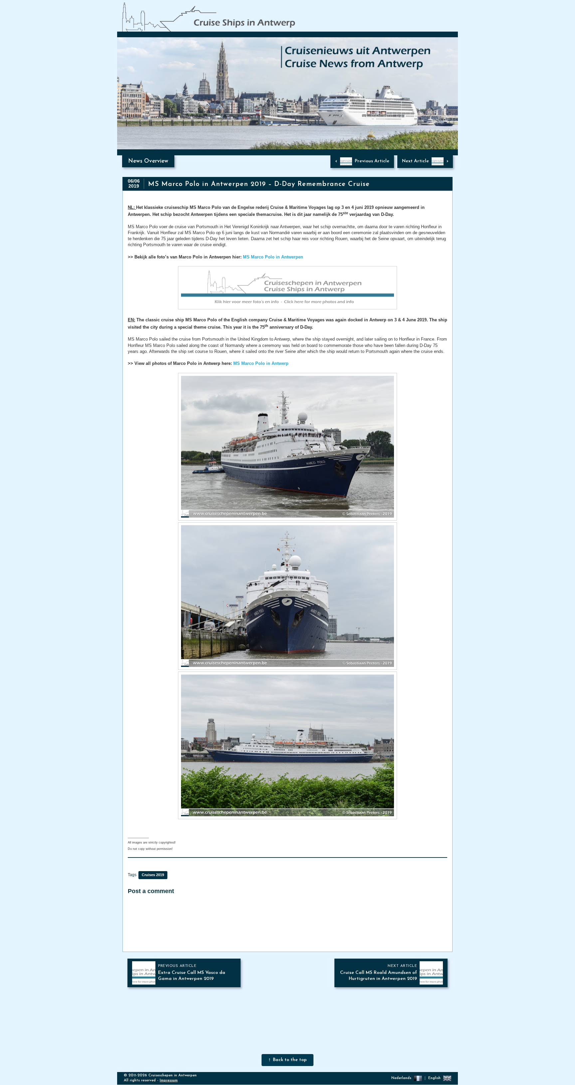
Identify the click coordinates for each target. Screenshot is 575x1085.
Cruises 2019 (153, 875)
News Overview (148, 161)
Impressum (169, 1080)
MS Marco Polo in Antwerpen (273, 256)
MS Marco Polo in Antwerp (260, 363)
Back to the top (290, 1059)
